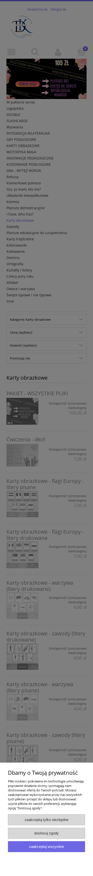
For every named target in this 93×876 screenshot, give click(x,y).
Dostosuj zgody (46, 833)
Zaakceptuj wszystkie (46, 846)
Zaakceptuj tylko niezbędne (46, 820)
